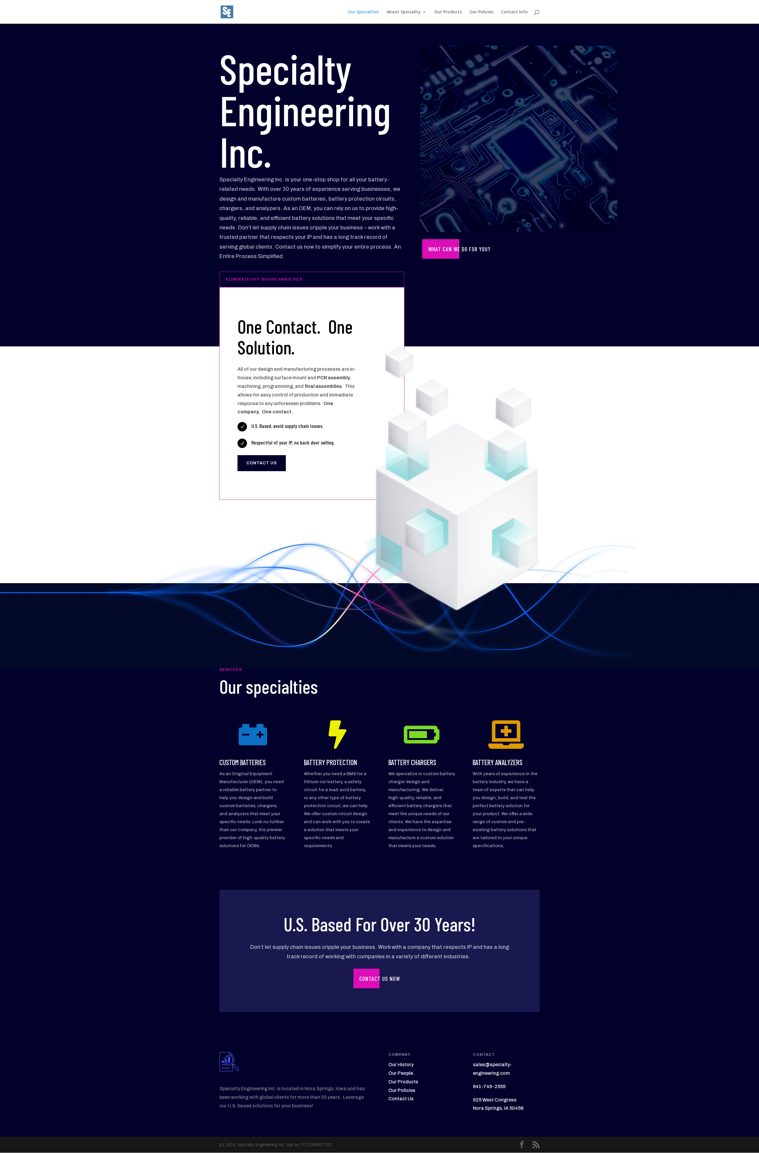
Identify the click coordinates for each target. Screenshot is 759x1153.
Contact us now (379, 978)
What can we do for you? (459, 248)
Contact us (261, 463)
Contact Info (514, 12)
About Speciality (404, 12)
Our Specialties (363, 12)
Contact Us (401, 1098)
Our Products (448, 12)
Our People (400, 1073)
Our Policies (481, 12)
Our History (401, 1064)
